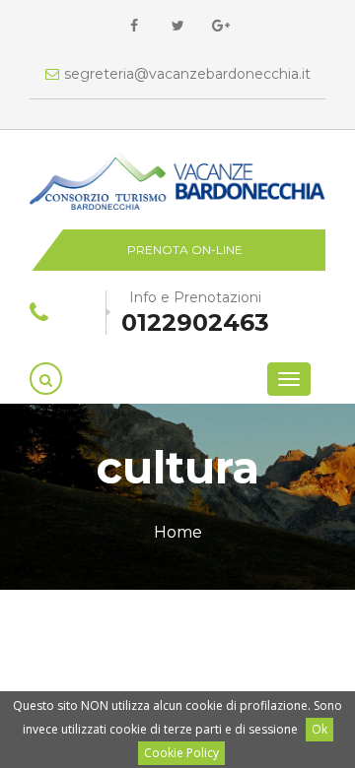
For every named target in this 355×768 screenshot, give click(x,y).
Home (178, 532)
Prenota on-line (185, 249)
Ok (319, 729)
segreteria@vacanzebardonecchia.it (187, 74)
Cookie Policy (181, 752)
